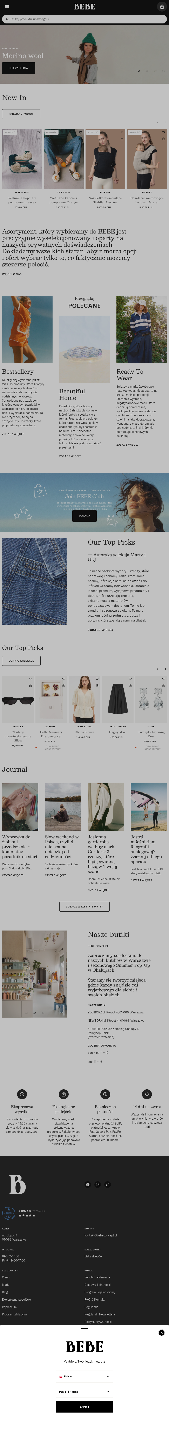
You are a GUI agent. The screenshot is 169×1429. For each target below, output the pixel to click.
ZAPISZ (84, 1406)
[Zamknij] (161, 1332)
